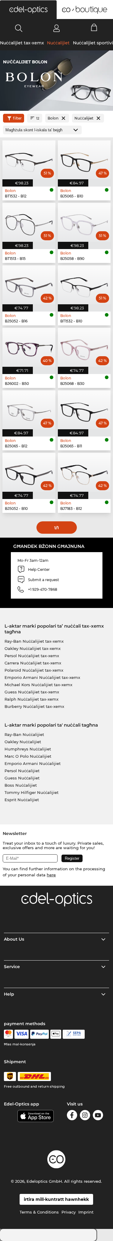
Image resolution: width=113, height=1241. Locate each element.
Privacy (68, 1212)
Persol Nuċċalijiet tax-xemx (32, 655)
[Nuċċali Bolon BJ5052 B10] (28, 472)
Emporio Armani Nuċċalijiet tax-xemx (42, 677)
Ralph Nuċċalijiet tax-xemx (31, 699)
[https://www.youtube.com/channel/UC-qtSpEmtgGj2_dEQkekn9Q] (98, 1116)
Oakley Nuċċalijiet (23, 741)
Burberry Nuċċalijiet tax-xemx (34, 706)
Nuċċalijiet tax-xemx (22, 43)
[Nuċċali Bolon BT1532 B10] (84, 284)
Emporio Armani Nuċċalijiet (33, 763)
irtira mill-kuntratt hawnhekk (56, 1199)
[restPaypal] (39, 1034)
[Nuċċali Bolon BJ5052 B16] (28, 284)
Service (12, 966)
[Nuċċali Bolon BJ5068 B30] (84, 347)
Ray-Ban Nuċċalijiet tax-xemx (34, 641)
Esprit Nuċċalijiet (22, 799)
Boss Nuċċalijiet (21, 785)
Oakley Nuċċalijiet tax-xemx (33, 648)
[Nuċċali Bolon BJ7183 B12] (84, 472)
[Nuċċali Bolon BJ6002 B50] (28, 347)
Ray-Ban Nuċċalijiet (24, 734)
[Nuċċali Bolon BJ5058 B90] (84, 222)
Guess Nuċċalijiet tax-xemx (32, 691)
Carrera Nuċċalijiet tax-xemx (33, 662)
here (51, 874)
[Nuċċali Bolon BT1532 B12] (28, 159)
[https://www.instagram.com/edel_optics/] (85, 1116)
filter (17, 118)
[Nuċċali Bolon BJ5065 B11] (84, 409)
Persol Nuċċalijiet (22, 770)
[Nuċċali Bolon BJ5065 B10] (84, 159)
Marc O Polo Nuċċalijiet (28, 756)
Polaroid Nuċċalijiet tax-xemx (34, 670)
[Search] (18, 28)
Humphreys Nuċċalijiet (28, 749)
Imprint (85, 1212)
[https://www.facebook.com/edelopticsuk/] (72, 1116)
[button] (28, 9)
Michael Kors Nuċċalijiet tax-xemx (38, 684)
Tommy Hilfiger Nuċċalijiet (31, 792)
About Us (14, 939)
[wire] (74, 1034)
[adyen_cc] (8, 1034)
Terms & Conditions (39, 1212)
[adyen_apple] (55, 1034)
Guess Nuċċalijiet (22, 778)
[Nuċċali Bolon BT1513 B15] (28, 222)
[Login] (56, 28)
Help (9, 994)
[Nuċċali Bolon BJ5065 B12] (28, 409)
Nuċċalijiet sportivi (93, 43)
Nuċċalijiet (58, 43)
